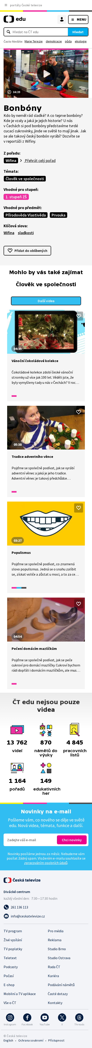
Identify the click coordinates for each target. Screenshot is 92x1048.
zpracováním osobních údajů (45, 862)
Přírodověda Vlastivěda (26, 215)
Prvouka (58, 215)
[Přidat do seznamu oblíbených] (78, 316)
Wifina (11, 160)
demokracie (54, 41)
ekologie (81, 41)
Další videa (46, 301)
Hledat (78, 32)
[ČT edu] (14, 21)
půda (68, 41)
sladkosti (26, 232)
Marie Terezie (34, 41)
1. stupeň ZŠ (16, 196)
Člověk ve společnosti (25, 178)
